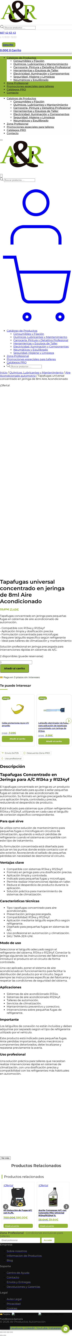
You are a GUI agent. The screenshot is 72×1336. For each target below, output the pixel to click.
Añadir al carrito (14, 668)
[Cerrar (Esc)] (11, 1332)
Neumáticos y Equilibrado (30, 80)
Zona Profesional (17, 83)
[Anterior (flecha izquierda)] (1, 1335)
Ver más (5, 1158)
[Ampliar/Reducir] (1, 1332)
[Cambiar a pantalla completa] (4, 1332)
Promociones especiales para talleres (30, 86)
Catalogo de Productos (21, 57)
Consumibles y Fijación (28, 60)
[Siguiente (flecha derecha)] (4, 1335)
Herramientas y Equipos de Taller (35, 70)
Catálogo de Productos (22, 330)
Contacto (13, 92)
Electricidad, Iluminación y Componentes (41, 73)
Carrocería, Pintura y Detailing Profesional (41, 67)
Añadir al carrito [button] (17, 739)
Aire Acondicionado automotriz (35, 374)
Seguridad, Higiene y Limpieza (34, 76)
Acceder (48, 1240)
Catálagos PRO (16, 89)
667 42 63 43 (8, 32)
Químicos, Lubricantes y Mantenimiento (40, 64)
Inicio (3, 372)
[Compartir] (8, 1332)
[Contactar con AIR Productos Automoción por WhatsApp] (65, 1329)
